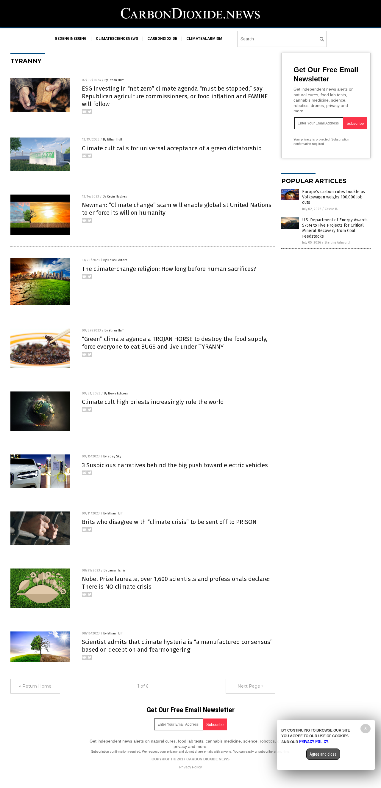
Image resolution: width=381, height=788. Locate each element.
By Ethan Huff (114, 80)
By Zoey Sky (112, 456)
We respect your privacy (160, 751)
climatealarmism (204, 39)
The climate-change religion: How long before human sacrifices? (169, 268)
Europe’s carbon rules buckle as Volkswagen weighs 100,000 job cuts (333, 197)
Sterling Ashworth (337, 242)
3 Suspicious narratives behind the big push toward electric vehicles (175, 465)
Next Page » (250, 686)
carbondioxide (162, 39)
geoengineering (71, 39)
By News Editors (115, 260)
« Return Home (35, 686)
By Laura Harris (114, 570)
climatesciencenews (117, 39)
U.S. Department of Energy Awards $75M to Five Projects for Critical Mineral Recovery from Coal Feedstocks (335, 228)
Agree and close (323, 754)
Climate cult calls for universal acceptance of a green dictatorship (172, 148)
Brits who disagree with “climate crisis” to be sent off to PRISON (169, 521)
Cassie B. (331, 209)
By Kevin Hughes (115, 196)
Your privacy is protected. (311, 139)
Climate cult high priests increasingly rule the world (153, 401)
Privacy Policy (190, 767)
